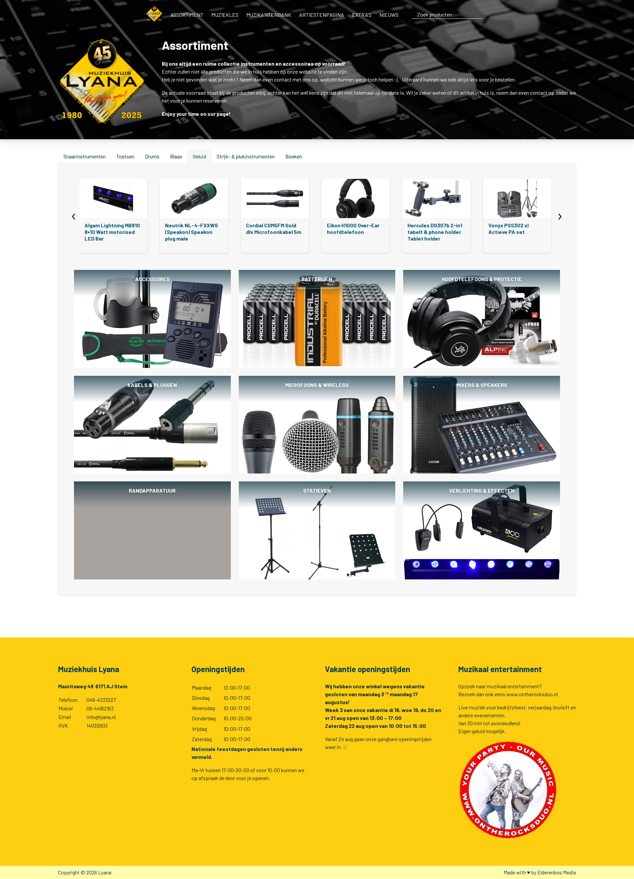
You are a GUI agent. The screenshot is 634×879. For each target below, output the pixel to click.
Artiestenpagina (321, 15)
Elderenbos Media (556, 872)
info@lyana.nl (101, 717)
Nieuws (389, 15)
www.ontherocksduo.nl (532, 694)
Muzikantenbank (268, 15)
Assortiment (186, 15)
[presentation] (74, 215)
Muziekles (224, 15)
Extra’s (361, 15)
